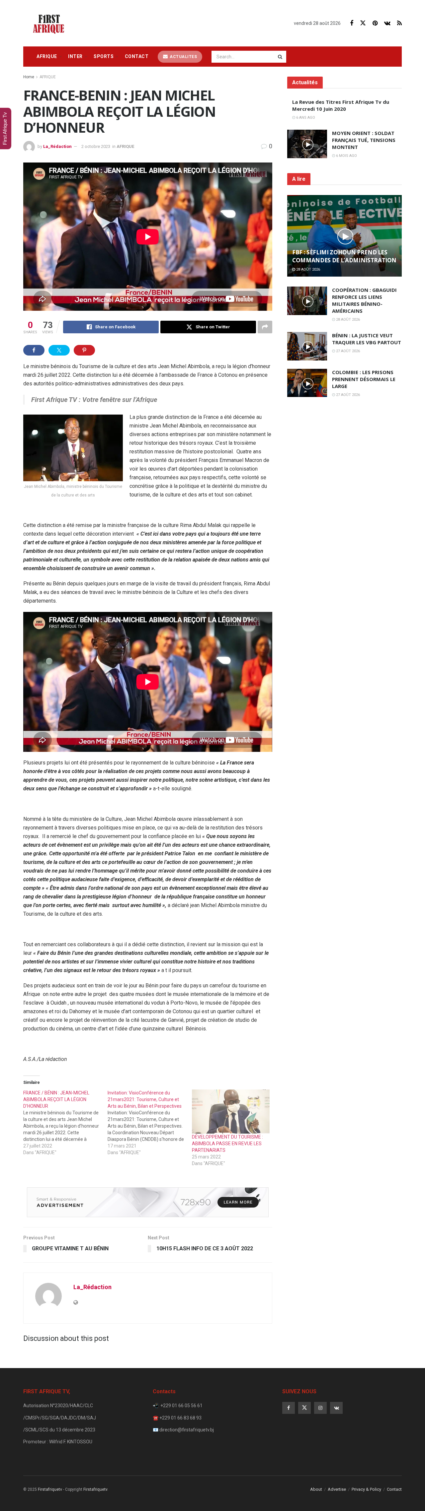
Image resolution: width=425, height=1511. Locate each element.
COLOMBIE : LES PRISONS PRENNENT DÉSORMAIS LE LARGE (363, 379)
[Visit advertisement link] (147, 1202)
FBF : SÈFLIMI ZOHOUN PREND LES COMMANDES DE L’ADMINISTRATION (344, 256)
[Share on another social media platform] (265, 327)
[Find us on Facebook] (351, 23)
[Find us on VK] (387, 23)
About (316, 1489)
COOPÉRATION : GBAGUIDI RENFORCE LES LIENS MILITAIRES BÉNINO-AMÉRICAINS (364, 300)
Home (28, 77)
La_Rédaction (57, 146)
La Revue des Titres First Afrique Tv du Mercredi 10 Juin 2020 (340, 105)
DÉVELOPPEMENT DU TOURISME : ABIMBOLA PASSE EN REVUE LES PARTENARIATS (227, 1143)
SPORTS (104, 56)
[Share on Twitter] (59, 350)
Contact (137, 56)
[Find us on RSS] (399, 23)
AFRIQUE (47, 56)
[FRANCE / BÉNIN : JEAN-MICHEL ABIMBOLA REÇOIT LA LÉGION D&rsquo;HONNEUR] (65, 1122)
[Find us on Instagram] (320, 1408)
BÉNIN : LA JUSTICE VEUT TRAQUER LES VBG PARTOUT (366, 339)
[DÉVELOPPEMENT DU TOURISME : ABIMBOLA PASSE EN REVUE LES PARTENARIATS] (231, 1111)
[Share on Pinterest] (84, 350)
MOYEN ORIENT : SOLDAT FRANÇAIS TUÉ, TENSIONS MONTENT (363, 140)
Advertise (337, 1489)
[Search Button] (281, 57)
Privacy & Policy (366, 1489)
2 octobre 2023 (95, 146)
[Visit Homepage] (50, 23)
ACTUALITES (183, 56)
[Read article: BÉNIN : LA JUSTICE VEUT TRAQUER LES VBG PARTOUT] (307, 346)
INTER (75, 56)
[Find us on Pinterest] (375, 23)
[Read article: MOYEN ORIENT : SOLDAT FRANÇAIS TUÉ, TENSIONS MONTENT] (307, 144)
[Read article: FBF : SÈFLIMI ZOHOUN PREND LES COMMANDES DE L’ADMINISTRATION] (344, 236)
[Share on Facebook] (33, 350)
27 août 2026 (347, 351)
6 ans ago (305, 117)
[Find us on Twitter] (363, 23)
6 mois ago (346, 156)
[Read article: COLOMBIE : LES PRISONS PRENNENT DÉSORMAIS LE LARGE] (307, 383)
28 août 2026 (307, 269)
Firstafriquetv (50, 1489)
